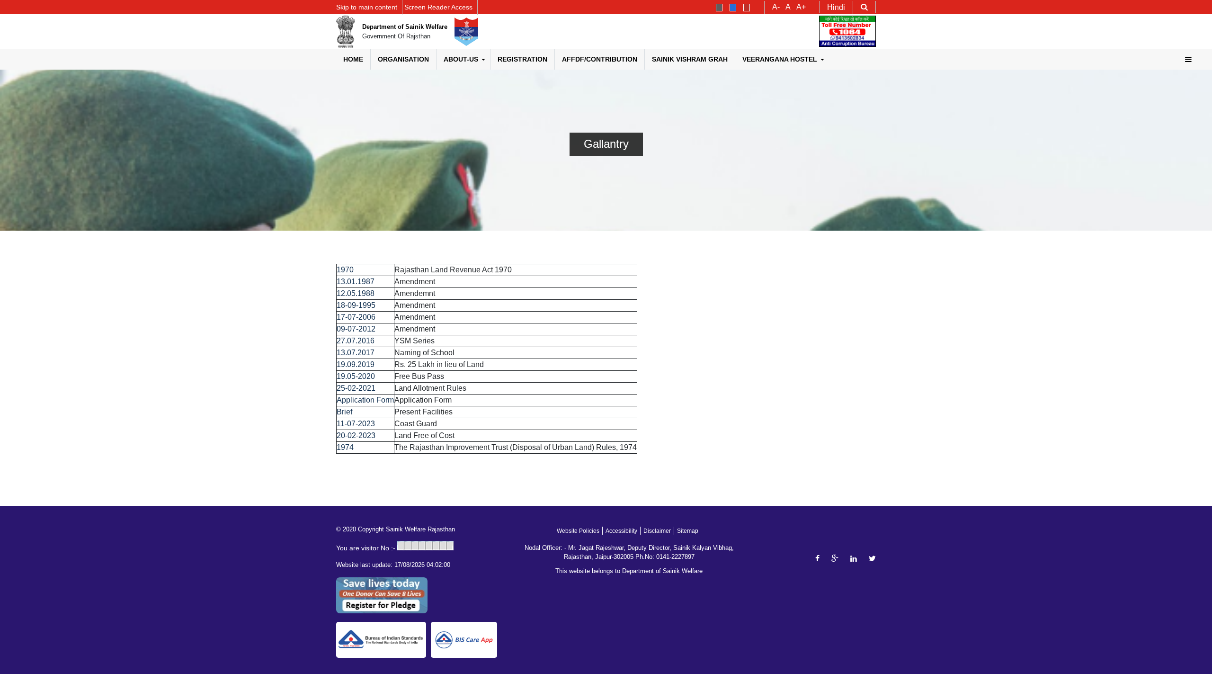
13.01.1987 (355, 282)
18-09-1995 (356, 305)
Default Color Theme (746, 7)
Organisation (403, 59)
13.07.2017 (355, 353)
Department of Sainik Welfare (404, 26)
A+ (801, 7)
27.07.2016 (355, 341)
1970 (345, 270)
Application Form (365, 400)
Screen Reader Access (438, 7)
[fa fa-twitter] (872, 559)
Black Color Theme (719, 7)
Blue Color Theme (733, 7)
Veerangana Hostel (779, 59)
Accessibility (621, 531)
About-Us (461, 59)
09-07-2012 (356, 329)
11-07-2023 (356, 424)
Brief (344, 412)
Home (353, 59)
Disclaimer (657, 531)
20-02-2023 (356, 435)
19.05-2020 (356, 376)
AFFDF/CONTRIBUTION (599, 59)
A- (776, 7)
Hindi (836, 7)
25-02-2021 (356, 388)
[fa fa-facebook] (817, 559)
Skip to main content (366, 7)
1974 (345, 447)
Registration (522, 59)
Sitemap (687, 531)
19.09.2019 (355, 364)
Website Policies (578, 531)
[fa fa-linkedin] (853, 559)
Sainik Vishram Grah (690, 59)
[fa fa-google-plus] (834, 559)
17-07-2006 (356, 317)
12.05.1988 (355, 293)
